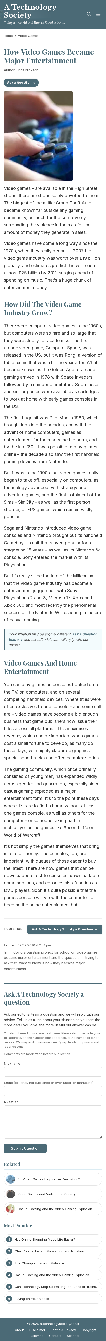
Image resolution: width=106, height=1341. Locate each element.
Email (48, 1082)
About (19, 1330)
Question (11, 1102)
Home (8, 35)
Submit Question (25, 1148)
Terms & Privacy (63, 1330)
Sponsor (73, 1336)
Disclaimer (37, 1330)
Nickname (12, 1063)
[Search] (88, 14)
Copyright (88, 1330)
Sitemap (37, 1336)
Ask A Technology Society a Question (62, 929)
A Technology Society (30, 11)
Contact (55, 1336)
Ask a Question (19, 82)
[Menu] (98, 15)
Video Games (28, 35)
